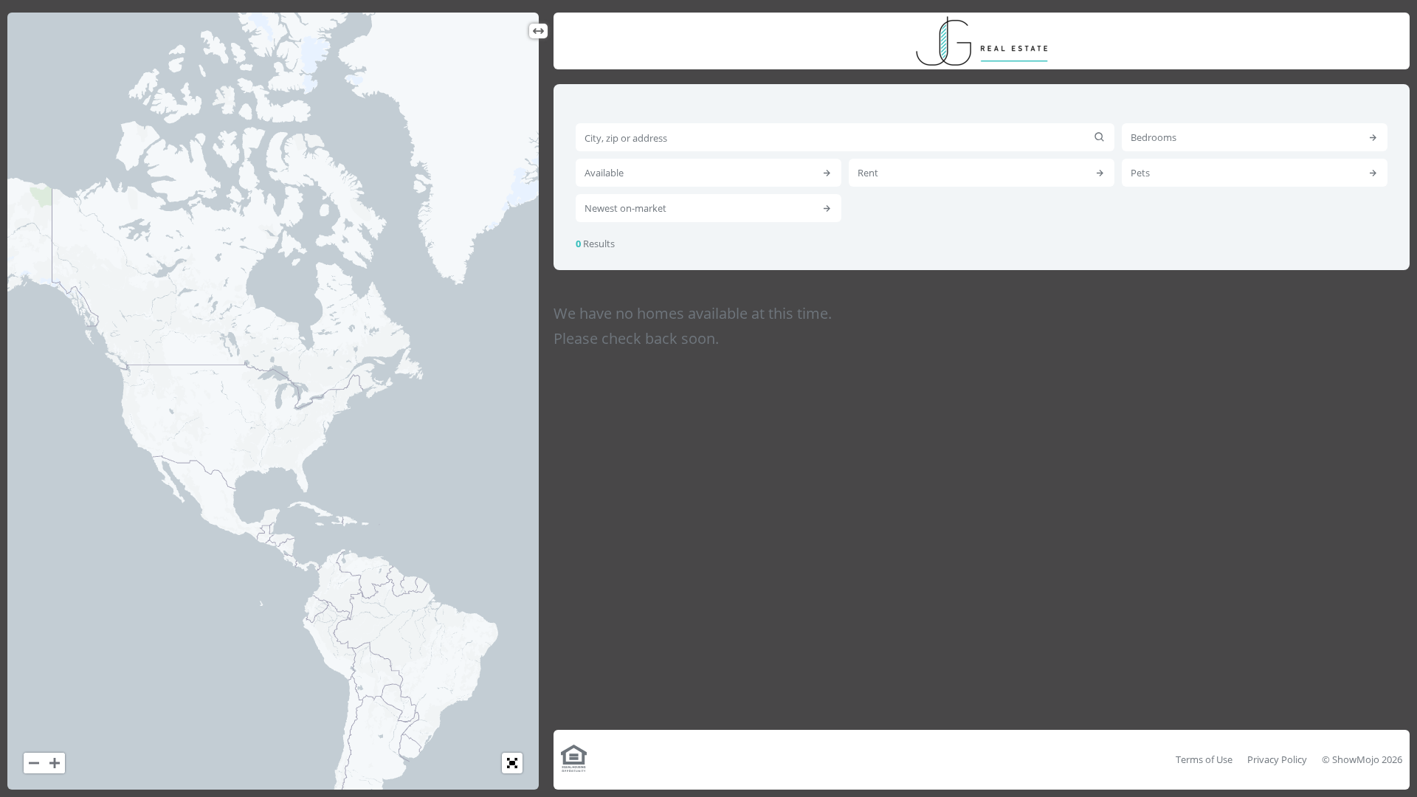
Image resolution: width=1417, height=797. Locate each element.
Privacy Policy (1277, 759)
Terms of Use (1204, 759)
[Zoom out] (34, 763)
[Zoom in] (54, 763)
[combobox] (845, 137)
